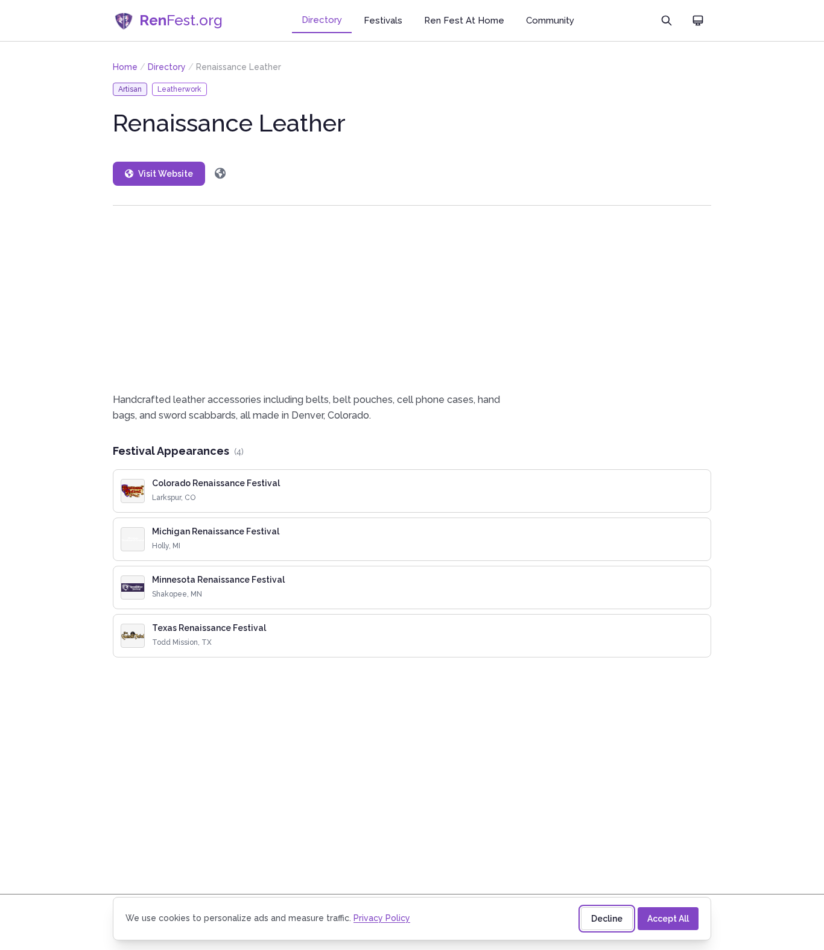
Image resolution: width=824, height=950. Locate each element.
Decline (607, 918)
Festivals (383, 20)
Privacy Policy (381, 918)
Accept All (668, 918)
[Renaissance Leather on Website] (220, 173)
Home (125, 67)
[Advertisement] (412, 299)
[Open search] (666, 20)
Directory (322, 19)
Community (550, 20)
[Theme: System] (698, 20)
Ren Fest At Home (464, 20)
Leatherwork (179, 89)
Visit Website (165, 174)
